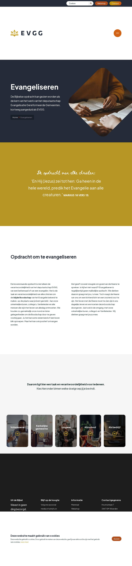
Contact (115, 3)
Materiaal (75, 505)
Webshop (101, 3)
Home (15, 117)
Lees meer (25, 542)
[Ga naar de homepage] (26, 33)
